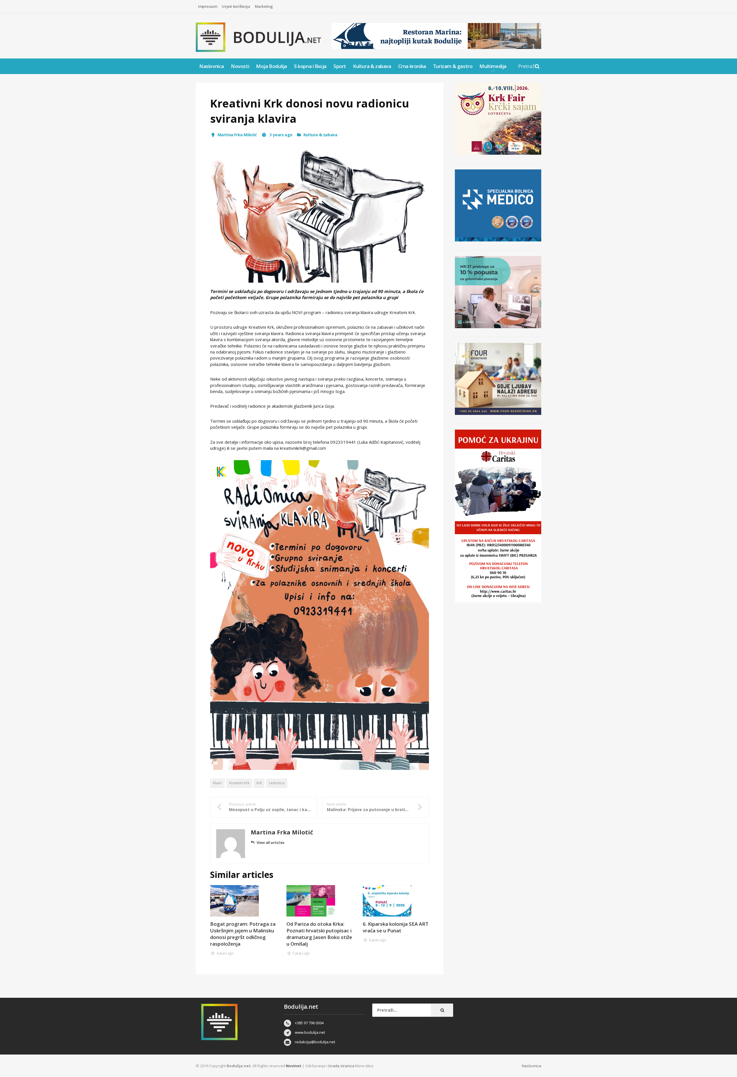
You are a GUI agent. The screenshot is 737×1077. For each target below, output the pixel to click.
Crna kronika (412, 66)
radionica (276, 783)
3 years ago (280, 134)
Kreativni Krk (239, 783)
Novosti (240, 66)
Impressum (207, 6)
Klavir (217, 783)
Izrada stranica (341, 1065)
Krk (259, 783)
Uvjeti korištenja (236, 6)
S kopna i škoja (310, 66)
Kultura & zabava (372, 66)
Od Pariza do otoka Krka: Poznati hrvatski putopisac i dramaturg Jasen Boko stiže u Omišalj (319, 934)
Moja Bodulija (271, 66)
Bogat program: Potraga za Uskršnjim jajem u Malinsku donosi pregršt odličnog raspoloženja (243, 934)
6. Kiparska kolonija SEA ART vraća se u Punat (395, 927)
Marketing (264, 6)
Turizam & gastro (453, 66)
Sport (339, 66)
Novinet (293, 1065)
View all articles (270, 842)
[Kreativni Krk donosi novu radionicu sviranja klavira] (319, 213)
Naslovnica (211, 66)
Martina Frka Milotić (237, 134)
